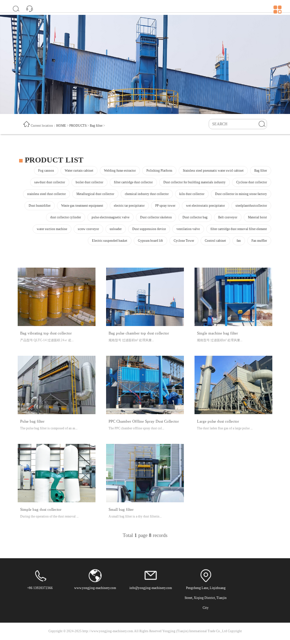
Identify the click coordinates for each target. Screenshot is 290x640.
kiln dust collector (191, 194)
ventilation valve (188, 229)
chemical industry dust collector (147, 194)
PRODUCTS (78, 125)
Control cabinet (215, 240)
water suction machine (52, 229)
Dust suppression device (149, 229)
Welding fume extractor (120, 170)
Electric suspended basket (109, 240)
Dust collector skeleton (156, 217)
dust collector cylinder (65, 217)
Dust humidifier (40, 205)
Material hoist (257, 217)
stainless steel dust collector (46, 194)
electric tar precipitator (129, 205)
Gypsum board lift (150, 240)
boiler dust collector (89, 182)
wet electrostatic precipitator (205, 205)
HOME (61, 125)
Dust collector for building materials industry (194, 182)
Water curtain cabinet (79, 170)
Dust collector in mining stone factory (241, 194)
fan (239, 240)
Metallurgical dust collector (95, 194)
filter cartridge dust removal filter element (238, 229)
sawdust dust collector (49, 182)
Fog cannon (46, 170)
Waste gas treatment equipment (82, 205)
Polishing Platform (159, 170)
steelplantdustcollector (251, 205)
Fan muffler (259, 240)
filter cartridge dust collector (133, 182)
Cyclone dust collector (251, 182)
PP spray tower (165, 205)
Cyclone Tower (184, 240)
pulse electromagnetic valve (110, 217)
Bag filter (96, 125)
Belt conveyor (227, 217)
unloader (116, 229)
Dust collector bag (195, 217)
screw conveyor (88, 229)
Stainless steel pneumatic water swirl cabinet (213, 170)
